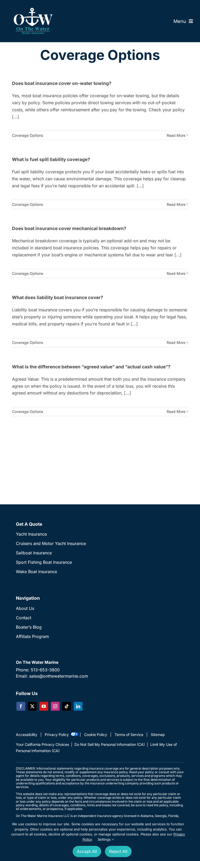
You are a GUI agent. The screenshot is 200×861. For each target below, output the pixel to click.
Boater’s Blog (29, 627)
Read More (176, 135)
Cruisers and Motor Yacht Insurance (51, 543)
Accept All (87, 851)
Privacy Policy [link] (57, 734)
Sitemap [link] (158, 734)
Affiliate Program (32, 636)
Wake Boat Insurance (36, 571)
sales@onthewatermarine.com (58, 676)
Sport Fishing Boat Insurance (44, 562)
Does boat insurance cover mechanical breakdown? (69, 228)
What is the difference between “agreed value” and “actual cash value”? (91, 366)
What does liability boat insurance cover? (57, 297)
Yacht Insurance (31, 534)
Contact (23, 617)
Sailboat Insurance (34, 552)
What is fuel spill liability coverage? (51, 159)
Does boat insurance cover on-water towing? (61, 83)
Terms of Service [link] (129, 734)
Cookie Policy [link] (95, 734)
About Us (25, 608)
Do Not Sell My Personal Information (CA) (109, 744)
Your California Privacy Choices (42, 744)
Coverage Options (27, 135)
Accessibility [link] (26, 734)
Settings (105, 839)
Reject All (118, 851)
